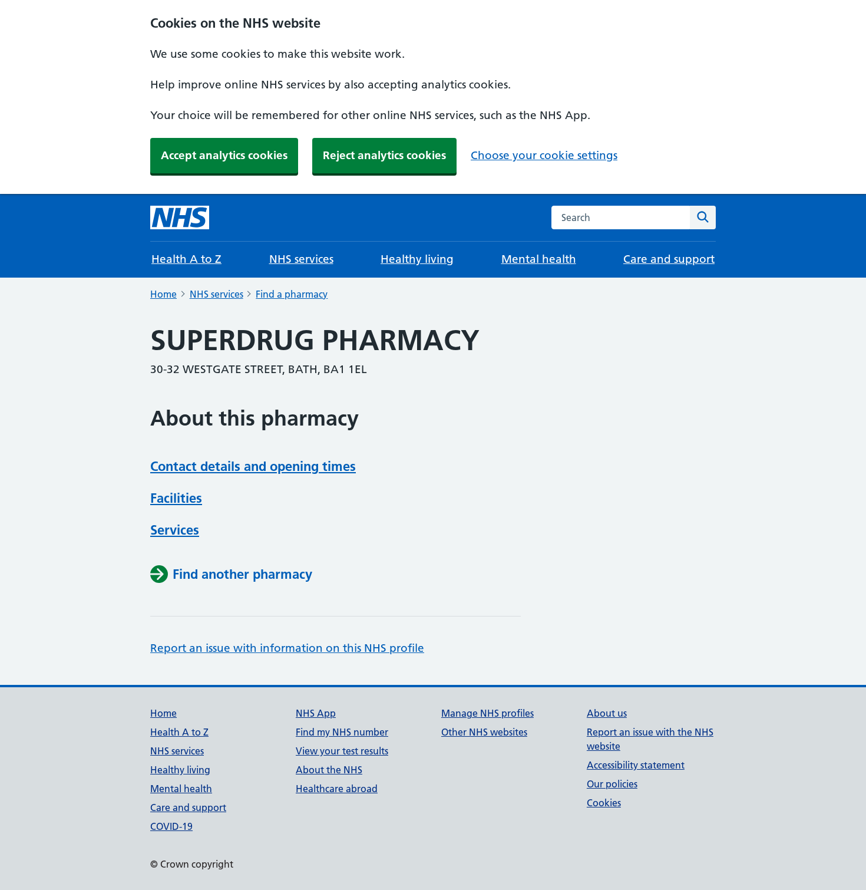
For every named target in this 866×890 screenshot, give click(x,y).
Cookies (604, 803)
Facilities (176, 498)
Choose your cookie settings (544, 155)
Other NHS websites (484, 732)
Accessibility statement (636, 765)
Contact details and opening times (253, 466)
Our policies (612, 784)
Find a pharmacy (292, 294)
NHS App (316, 713)
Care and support (669, 259)
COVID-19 (171, 826)
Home (163, 294)
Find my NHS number (342, 732)
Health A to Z (186, 259)
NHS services (301, 259)
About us (607, 713)
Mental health (538, 259)
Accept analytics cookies (224, 155)
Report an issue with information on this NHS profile (287, 648)
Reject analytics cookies (384, 155)
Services (174, 530)
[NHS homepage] (179, 217)
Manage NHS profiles (487, 713)
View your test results (342, 751)
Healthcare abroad (337, 789)
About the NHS (329, 770)
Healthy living (417, 259)
